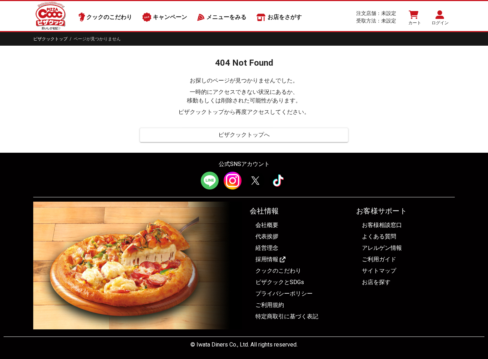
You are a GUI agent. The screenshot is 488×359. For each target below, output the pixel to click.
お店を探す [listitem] (376, 282)
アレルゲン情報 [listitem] (382, 247)
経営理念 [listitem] (266, 247)
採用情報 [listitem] (266, 259)
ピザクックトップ (50, 38)
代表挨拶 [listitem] (266, 236)
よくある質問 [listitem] (379, 236)
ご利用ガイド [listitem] (379, 259)
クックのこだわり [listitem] (278, 270)
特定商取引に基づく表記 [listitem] (286, 316)
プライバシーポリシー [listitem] (284, 293)
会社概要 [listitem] (266, 225)
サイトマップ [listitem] (379, 270)
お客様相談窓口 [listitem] (382, 225)
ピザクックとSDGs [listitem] (279, 282)
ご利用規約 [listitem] (269, 305)
